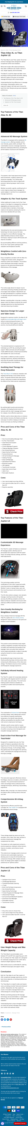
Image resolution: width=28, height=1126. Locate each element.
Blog (14, 1114)
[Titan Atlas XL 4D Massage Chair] (14, 511)
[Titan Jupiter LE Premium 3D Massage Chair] (14, 941)
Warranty (19, 1120)
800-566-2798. (20, 1084)
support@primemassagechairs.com (10, 1088)
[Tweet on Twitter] (5, 1019)
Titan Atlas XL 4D (8, 373)
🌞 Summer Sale (5, 16)
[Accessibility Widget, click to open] (2, 1123)
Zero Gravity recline (18, 617)
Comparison (8, 1012)
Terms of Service (11, 1120)
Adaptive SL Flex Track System (13, 102)
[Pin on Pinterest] (11, 1019)
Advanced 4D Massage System (13, 100)
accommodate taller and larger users (16, 319)
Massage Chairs (16, 1012)
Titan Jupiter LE (13, 807)
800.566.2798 (16, 12)
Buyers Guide (20, 1114)
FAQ (14, 1115)
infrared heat (15, 712)
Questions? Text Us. (20, 1123)
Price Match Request (9, 1117)
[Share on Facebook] (2, 1019)
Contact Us (8, 1115)
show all (5, 105)
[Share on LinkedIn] (8, 1019)
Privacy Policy (19, 1117)
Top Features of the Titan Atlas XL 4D (13, 98)
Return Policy (5, 1119)
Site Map (22, 1119)
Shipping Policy (14, 1119)
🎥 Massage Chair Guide (19, 16)
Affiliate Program (7, 1114)
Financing (18, 1115)
